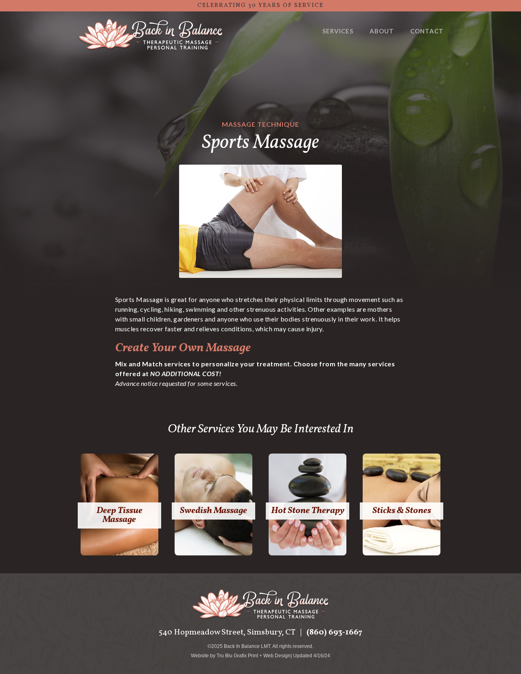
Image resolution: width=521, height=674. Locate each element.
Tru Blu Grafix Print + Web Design (254, 656)
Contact (427, 31)
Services (337, 31)
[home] (150, 35)
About (382, 31)
